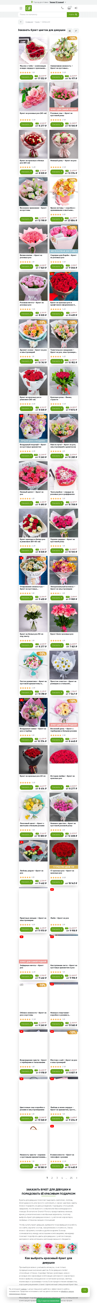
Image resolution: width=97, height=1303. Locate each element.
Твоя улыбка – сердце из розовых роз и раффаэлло (62, 493)
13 (63, 262)
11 (32, 72)
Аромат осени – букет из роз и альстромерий (33, 351)
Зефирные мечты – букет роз (32, 967)
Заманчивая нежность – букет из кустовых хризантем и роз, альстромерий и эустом (61, 67)
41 (33, 688)
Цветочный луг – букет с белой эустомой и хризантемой (31, 1298)
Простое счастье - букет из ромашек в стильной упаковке (63, 683)
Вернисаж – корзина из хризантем (30, 1203)
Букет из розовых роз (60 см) (33, 113)
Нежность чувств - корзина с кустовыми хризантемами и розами (33, 1156)
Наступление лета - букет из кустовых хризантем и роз (63, 967)
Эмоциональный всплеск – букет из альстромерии (62, 588)
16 (63, 214)
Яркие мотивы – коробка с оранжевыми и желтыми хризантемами (62, 209)
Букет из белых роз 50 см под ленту (31, 635)
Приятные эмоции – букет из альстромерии (33, 919)
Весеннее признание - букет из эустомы (33, 209)
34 (33, 167)
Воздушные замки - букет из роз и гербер (33, 730)
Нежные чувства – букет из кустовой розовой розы (63, 825)
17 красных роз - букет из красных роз (62, 872)
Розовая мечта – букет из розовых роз (32, 304)
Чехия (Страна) (57, 2)
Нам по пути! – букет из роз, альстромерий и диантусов (63, 446)
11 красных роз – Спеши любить (31, 1251)
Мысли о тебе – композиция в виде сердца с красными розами (33, 67)
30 (33, 1019)
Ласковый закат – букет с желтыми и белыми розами (32, 825)
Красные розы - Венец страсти (60, 398)
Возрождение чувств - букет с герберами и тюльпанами (33, 1061)
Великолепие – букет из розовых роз (31, 256)
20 (63, 1161)
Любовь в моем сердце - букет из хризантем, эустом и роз (63, 1109)
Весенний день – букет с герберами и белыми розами (63, 730)
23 (63, 167)
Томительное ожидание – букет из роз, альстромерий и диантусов (63, 351)
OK (84, 1290)
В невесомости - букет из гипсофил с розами (62, 1156)
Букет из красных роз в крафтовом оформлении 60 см (63, 304)
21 (63, 735)
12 (32, 1256)
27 (63, 120)
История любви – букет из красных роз (62, 777)
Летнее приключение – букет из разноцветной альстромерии (61, 1251)
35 (63, 72)
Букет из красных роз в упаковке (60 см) (30, 398)
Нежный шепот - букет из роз (31, 493)
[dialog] (62, 8)
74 (63, 309)
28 (63, 877)
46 (33, 972)
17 (32, 309)
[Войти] (76, 8)
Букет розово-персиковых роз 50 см (62, 1298)
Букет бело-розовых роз (61, 634)
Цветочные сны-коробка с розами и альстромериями (32, 1109)
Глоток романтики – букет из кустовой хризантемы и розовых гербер (33, 683)
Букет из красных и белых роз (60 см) (32, 162)
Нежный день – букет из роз (63, 161)
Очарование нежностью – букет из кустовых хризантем (32, 588)
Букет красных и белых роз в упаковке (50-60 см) (32, 540)
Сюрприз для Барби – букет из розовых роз (63, 256)
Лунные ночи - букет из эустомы (61, 1203)
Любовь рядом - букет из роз (31, 872)
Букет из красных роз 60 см (32, 776)
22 (33, 451)
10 (33, 120)
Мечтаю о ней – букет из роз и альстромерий (63, 1061)
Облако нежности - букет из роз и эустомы (33, 1014)
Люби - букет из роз (59, 918)
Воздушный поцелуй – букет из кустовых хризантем (33, 446)
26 (33, 404)
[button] (48, 1300)
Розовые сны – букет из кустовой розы (61, 114)
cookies (23, 1289)
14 (63, 356)
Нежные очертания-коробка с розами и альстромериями (59, 1014)
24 (33, 546)
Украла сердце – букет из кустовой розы (62, 540)
